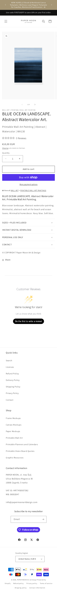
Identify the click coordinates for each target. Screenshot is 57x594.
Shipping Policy (13, 386)
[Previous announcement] (5, 5)
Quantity (6, 153)
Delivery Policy (13, 380)
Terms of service (46, 583)
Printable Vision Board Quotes (20, 451)
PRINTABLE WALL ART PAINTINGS (33, 190)
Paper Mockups (13, 431)
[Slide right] (35, 104)
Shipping (5, 148)
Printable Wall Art (14, 438)
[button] (6, 21)
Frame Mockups (13, 418)
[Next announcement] (51, 5)
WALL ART (15, 190)
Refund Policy (12, 373)
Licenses (10, 367)
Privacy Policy (12, 393)
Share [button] (8, 259)
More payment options (29, 184)
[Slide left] (22, 104)
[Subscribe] (43, 519)
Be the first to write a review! (28, 321)
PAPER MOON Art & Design (27, 580)
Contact (9, 400)
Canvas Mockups (13, 424)
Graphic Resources (14, 457)
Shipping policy (21, 588)
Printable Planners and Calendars (22, 444)
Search (9, 360)
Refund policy (18, 583)
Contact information (37, 588)
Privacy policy (31, 583)
